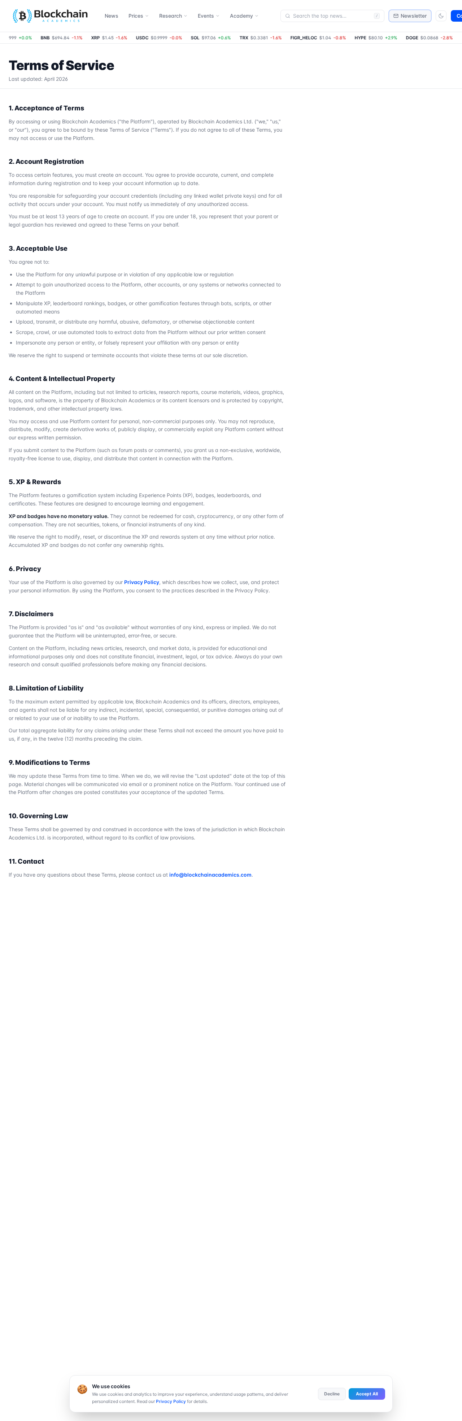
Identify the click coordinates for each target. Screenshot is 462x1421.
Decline (332, 1393)
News (111, 16)
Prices (135, 16)
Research (170, 16)
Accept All (367, 1393)
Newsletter (414, 16)
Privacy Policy (141, 582)
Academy (241, 16)
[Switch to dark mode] (441, 15)
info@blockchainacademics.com (210, 875)
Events (206, 16)
